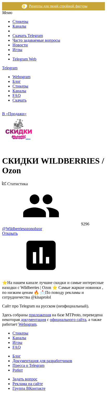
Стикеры (20, 21)
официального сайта (68, 319)
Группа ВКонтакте (28, 388)
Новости (20, 45)
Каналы (19, 26)
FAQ (16, 95)
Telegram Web (24, 59)
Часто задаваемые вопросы (36, 40)
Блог (16, 81)
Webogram (21, 77)
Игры (17, 49)
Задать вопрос (24, 379)
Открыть (10, 233)
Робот (17, 370)
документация (33, 319)
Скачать (19, 100)
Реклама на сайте (27, 383)
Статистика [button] (17, 184)
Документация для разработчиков (42, 361)
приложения (40, 315)
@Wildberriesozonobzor (22, 228)
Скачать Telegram (27, 35)
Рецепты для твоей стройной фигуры (58, 6)
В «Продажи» (14, 114)
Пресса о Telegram (28, 365)
